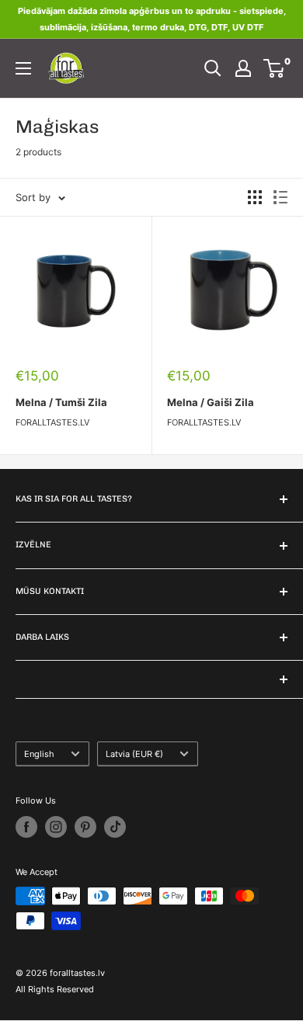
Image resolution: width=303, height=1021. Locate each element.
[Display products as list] (280, 197)
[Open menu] (23, 68)
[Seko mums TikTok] (115, 827)
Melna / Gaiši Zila (210, 402)
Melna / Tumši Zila (61, 402)
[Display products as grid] (255, 197)
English (39, 753)
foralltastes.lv (52, 422)
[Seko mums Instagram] (56, 827)
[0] (274, 68)
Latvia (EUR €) (134, 753)
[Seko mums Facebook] (26, 827)
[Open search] (212, 68)
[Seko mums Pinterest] (85, 827)
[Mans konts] (243, 68)
